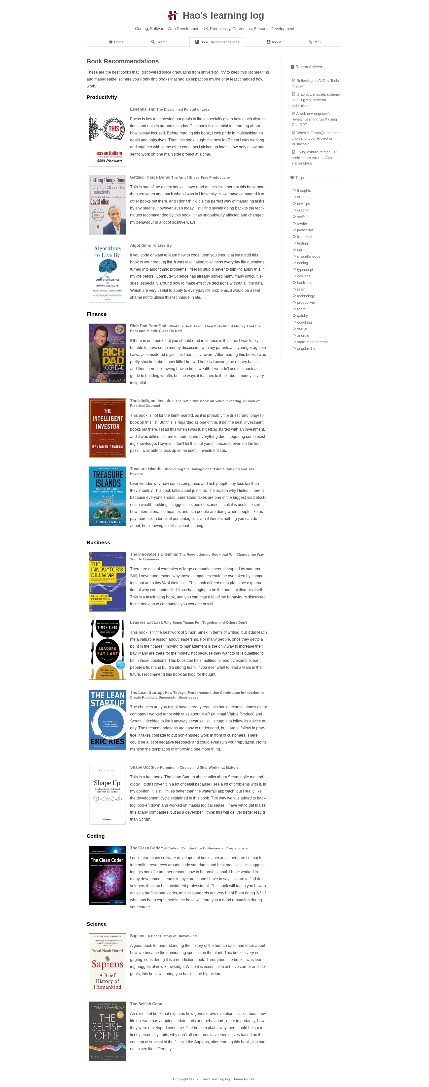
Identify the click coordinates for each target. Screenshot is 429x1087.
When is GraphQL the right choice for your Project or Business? (315, 138)
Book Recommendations (219, 42)
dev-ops (303, 276)
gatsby (302, 315)
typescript (305, 269)
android (303, 335)
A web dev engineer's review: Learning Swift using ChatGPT (314, 119)
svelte (302, 223)
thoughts (304, 190)
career (302, 250)
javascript (305, 230)
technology (306, 296)
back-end (304, 283)
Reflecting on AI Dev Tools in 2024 (315, 83)
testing (302, 243)
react (301, 289)
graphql (303, 210)
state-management (312, 342)
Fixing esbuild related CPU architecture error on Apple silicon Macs (315, 157)
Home (118, 42)
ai (298, 197)
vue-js (302, 329)
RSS (317, 42)
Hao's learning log (223, 15)
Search (161, 42)
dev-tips (303, 204)
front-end (304, 236)
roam (301, 309)
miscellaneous (309, 256)
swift (301, 217)
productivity (306, 302)
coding (302, 263)
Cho (252, 1079)
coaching (304, 322)
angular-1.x (306, 348)
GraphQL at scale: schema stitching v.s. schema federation (316, 100)
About (276, 42)
